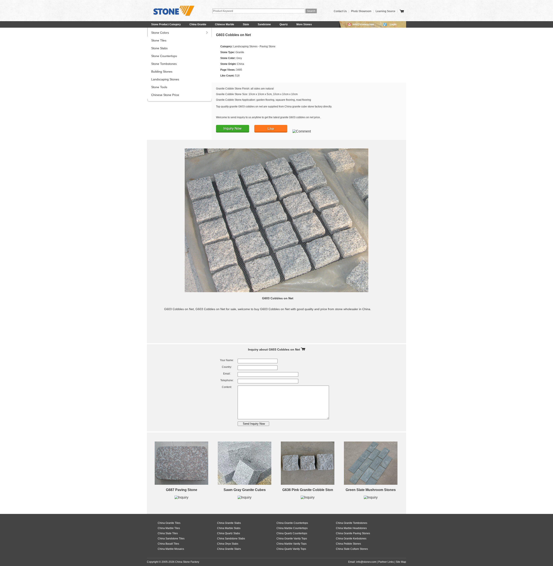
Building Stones (161, 71)
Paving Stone (267, 46)
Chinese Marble (224, 24)
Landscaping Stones (165, 79)
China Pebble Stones (348, 543)
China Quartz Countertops (291, 533)
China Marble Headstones (351, 528)
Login (393, 24)
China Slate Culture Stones (352, 548)
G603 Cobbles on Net (233, 35)
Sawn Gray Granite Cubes (245, 490)
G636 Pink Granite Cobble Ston (307, 490)
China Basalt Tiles (168, 543)
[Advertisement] (277, 327)
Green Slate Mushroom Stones (371, 490)
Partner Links (386, 561)
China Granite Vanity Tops (291, 538)
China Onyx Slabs (227, 543)
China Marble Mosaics (171, 548)
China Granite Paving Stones (353, 533)
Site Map (401, 561)
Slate (246, 24)
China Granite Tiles (169, 523)
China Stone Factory (187, 561)
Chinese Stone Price (165, 95)
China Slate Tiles (168, 533)
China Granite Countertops (292, 523)
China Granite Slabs (229, 523)
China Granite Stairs (229, 548)
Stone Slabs (159, 48)
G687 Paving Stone (181, 490)
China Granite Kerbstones (351, 538)
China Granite (197, 24)
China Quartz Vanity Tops (291, 548)
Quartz (284, 24)
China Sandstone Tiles (171, 538)
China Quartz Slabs (228, 533)
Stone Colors (160, 32)
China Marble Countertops (292, 528)
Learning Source (385, 11)
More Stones (304, 24)
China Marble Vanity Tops (291, 543)
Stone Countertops (164, 56)
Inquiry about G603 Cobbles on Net (274, 349)
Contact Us (340, 11)
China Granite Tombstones (351, 523)
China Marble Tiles (169, 528)
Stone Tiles (158, 40)
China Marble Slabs (228, 528)
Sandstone (264, 24)
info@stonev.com (363, 24)
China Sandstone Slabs (231, 538)
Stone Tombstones (164, 63)
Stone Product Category (166, 24)
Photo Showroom (361, 11)
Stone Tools (159, 87)
